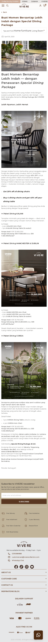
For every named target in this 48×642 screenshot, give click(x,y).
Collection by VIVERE (10, 1)
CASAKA (34, 1)
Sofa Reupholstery (12, 532)
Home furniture (23, 31)
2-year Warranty (34, 519)
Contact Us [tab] (7, 585)
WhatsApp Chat (18, 560)
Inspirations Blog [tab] (10, 591)
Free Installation (34, 513)
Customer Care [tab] (9, 579)
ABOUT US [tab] (6, 572)
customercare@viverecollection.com (25, 557)
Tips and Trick (8, 31)
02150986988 (17, 553)
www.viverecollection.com (11, 451)
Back (5, 12)
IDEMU (25, 1)
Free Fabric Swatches (13, 525)
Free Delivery (10, 513)
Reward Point (33, 525)
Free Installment (11, 519)
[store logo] (24, 5)
